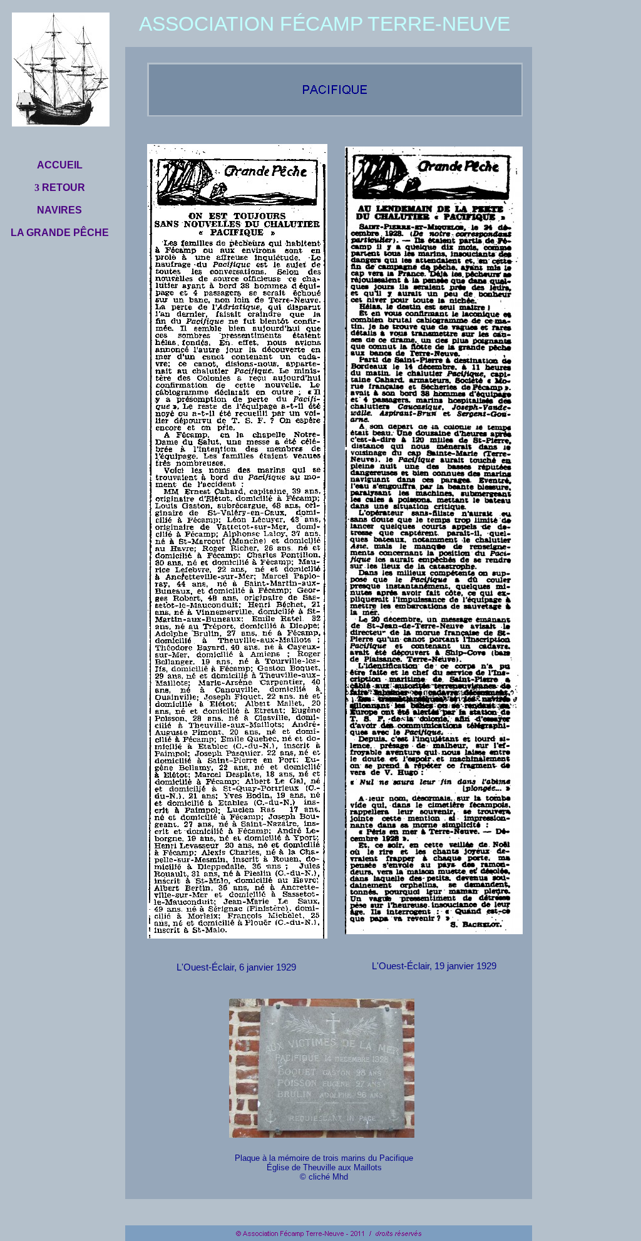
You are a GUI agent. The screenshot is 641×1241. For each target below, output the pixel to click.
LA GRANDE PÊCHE (60, 232)
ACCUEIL (60, 165)
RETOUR (62, 187)
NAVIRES (59, 210)
